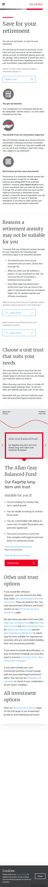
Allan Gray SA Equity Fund (16, 622)
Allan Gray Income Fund (19, 629)
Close (40, 876)
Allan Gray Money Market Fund (19, 633)
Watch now (11, 79)
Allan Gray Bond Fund (32, 626)
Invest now (13, 563)
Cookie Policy (21, 874)
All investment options (24, 707)
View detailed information (17, 555)
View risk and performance (18, 546)
